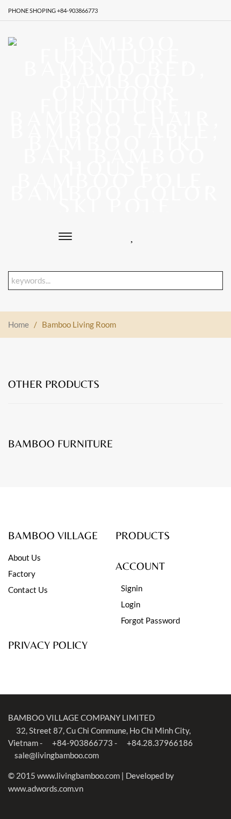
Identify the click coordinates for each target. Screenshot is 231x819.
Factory (21, 573)
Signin (131, 588)
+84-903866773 (81, 743)
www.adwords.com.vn (45, 788)
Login (130, 604)
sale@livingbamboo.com (57, 755)
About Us (24, 557)
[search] (216, 280)
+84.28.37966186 (159, 743)
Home (18, 324)
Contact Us (28, 590)
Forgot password (150, 620)
